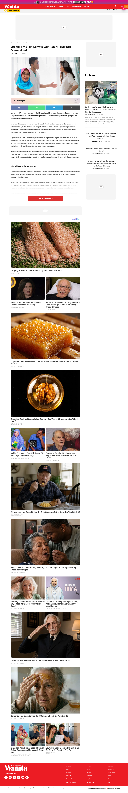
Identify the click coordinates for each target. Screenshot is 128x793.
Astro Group (117, 788)
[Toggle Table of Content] (75, 101)
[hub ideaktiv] (121, 5)
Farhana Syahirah (97, 153)
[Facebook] (105, 10)
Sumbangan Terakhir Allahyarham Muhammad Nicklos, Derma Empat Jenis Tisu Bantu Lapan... (101, 109)
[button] (115, 6)
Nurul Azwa (15, 53)
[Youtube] (114, 10)
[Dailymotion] (116, 10)
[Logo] (11, 6)
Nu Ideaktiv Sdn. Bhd (102, 788)
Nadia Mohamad (90, 114)
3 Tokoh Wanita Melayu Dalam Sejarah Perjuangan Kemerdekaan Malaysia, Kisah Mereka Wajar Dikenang (101, 163)
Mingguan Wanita (16, 43)
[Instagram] (107, 10)
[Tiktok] (111, 10)
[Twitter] (109, 10)
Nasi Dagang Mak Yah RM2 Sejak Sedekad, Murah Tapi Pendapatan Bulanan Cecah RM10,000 (101, 136)
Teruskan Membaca (45, 198)
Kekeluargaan (28, 43)
